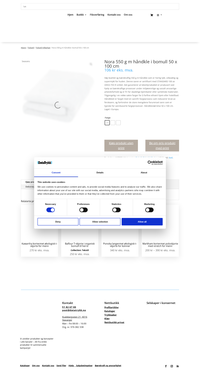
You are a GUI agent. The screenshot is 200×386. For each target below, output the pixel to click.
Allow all (142, 221)
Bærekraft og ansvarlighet (108, 365)
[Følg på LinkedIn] (177, 366)
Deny (58, 221)
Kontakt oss (114, 15)
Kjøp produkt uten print (121, 145)
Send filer (61, 365)
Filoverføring (97, 15)
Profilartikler (111, 307)
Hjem (70, 15)
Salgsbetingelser (84, 365)
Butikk (80, 15)
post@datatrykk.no (74, 310)
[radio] (107, 122)
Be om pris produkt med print (162, 145)
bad (171, 157)
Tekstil (31, 47)
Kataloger (109, 311)
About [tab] (144, 172)
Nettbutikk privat (114, 322)
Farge (107, 117)
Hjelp (72, 365)
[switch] (83, 210)
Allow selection (100, 221)
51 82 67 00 (69, 307)
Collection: (76, 250)
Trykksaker (110, 314)
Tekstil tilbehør (43, 47)
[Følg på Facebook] (166, 366)
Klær (107, 318)
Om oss (36, 365)
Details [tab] (100, 172)
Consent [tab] (56, 172)
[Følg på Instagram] (171, 366)
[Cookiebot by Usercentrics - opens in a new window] (150, 163)
